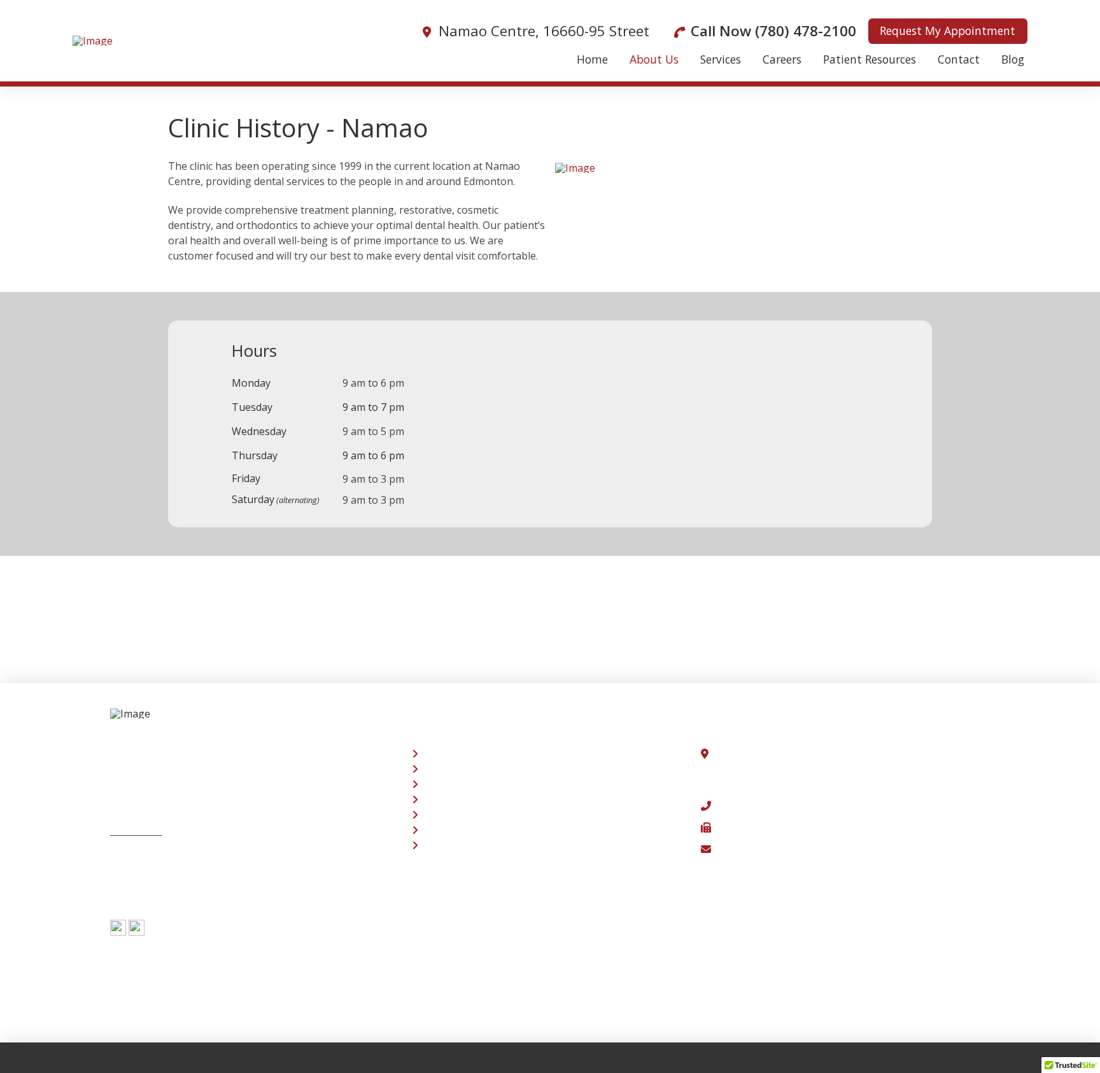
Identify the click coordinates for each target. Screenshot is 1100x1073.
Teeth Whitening (461, 754)
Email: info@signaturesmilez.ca (787, 849)
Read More (136, 831)
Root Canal (447, 784)
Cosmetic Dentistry (466, 845)
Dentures (443, 799)
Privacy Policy (142, 852)
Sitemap (129, 874)
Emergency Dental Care (477, 769)
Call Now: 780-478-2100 (768, 806)
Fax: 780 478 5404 (755, 827)
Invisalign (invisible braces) (485, 830)
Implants (442, 815)
